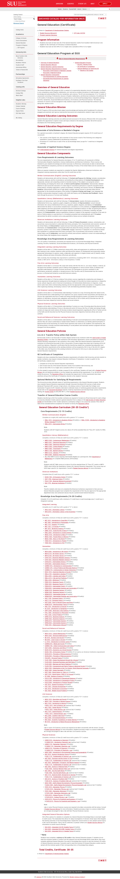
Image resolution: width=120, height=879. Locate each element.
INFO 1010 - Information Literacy (55, 510)
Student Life (82, 4)
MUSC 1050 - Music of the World (55, 539)
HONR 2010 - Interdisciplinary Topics (56, 604)
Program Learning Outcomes (48, 35)
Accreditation (19, 60)
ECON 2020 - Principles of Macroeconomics (58, 656)
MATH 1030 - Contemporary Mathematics (57, 440)
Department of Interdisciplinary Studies (57, 30)
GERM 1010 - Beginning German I (55, 590)
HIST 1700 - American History (54, 479)
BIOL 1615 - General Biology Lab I (56, 713)
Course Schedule (20, 108)
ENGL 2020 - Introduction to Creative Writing (58, 532)
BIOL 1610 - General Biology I (54, 711)
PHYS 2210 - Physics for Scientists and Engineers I (60, 799)
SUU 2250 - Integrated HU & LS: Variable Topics (59, 831)
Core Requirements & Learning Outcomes (55, 76)
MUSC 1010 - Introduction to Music (55, 535)
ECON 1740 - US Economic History (55, 477)
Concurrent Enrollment (55, 390)
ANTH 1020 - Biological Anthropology (56, 635)
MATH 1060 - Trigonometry (53, 448)
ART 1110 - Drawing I (51, 524)
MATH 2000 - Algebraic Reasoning (55, 455)
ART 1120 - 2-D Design (52, 526)
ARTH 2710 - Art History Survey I (55, 553)
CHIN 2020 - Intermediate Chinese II (56, 564)
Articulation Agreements (22, 78)
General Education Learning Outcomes (52, 67)
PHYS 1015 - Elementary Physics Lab (57, 789)
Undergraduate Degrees (47, 149)
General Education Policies (83, 62)
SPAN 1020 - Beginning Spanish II (55, 619)
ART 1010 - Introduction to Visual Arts (56, 520)
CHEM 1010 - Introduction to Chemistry (56, 740)
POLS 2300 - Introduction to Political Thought (58, 682)
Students (65, 9)
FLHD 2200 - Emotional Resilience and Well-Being (60, 662)
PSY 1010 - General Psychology (54, 684)
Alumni (79, 9)
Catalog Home (20, 30)
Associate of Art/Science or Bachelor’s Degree (57, 70)
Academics (70, 4)
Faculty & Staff (20, 65)
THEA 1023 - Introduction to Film (54, 543)
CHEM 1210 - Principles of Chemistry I (56, 748)
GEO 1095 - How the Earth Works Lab (57, 773)
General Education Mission (49, 65)
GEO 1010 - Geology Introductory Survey (57, 754)
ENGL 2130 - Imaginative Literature (55, 574)
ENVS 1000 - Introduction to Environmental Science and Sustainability (66, 752)
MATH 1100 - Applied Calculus (54, 450)
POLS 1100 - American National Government (58, 481)
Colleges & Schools (21, 38)
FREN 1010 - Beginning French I (54, 582)
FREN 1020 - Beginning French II (54, 584)
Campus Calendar (20, 106)
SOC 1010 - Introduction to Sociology (56, 688)
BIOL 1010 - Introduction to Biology (55, 703)
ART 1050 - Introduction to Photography (57, 522)
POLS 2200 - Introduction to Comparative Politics (60, 680)
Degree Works (20, 111)
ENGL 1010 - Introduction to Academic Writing (58, 420)
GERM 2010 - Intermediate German (55, 594)
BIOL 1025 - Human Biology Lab (55, 709)
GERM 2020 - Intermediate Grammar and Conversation (61, 596)
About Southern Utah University (21, 57)
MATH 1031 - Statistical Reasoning (55, 442)
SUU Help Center (20, 113)
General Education (21, 43)
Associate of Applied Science (52, 72)
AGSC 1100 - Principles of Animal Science (57, 701)
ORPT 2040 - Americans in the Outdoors (57, 610)
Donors (84, 9)
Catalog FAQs (19, 93)
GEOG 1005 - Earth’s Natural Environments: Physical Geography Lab (66, 785)
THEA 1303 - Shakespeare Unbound (55, 625)
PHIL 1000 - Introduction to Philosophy (56, 612)
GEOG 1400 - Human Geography (54, 670)
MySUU (60, 9)
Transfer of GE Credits (86, 70)
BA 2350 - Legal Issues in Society (55, 640)
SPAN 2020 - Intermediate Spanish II (56, 623)
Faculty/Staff (72, 9)
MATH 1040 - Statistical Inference (55, 444)
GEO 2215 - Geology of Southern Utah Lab (58, 781)
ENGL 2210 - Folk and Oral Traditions (56, 578)
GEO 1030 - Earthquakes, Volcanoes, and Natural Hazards (62, 762)
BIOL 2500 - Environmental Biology (55, 718)
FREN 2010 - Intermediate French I (55, 586)
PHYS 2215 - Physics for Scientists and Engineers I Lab (63, 801)
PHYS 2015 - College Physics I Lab (56, 797)
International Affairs (21, 67)
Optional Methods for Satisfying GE (88, 68)
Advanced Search (18, 23)
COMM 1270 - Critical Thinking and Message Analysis (61, 568)
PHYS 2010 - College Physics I (54, 795)
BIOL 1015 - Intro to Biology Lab (55, 705)
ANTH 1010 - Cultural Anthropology (55, 633)
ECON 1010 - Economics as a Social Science (58, 650)
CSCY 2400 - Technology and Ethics (55, 648)
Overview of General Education (50, 62)
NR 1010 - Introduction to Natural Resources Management (62, 722)
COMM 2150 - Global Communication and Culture (59, 646)
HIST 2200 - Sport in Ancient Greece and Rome (59, 602)
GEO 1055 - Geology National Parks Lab (58, 769)
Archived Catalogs (21, 90)
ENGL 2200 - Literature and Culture (55, 576)
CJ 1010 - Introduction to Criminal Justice (57, 642)
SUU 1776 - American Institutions (55, 483)
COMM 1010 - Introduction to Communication (58, 566)
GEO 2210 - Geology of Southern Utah (56, 779)
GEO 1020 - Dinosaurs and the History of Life (58, 758)
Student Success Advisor (77, 391)
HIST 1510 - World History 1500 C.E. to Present (59, 674)
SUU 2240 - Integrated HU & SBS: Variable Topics (59, 829)
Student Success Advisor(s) (48, 33)
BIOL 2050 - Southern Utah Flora (54, 715)
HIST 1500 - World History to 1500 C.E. (56, 672)
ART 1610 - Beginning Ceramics (54, 528)
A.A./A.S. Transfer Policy (84, 64)
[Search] (109, 9)
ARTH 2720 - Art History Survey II (55, 555)
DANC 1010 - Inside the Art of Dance (56, 530)
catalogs (39, 877)
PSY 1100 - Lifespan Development (55, 686)
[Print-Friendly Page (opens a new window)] (103, 18)
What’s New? (19, 95)
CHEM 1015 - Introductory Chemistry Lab (58, 742)
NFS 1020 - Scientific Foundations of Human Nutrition (61, 720)
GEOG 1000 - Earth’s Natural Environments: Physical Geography (63, 783)
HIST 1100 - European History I (54, 598)
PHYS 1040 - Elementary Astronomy (56, 791)
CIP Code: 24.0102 (79, 33)
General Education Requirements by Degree (54, 69)
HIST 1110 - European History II (54, 600)
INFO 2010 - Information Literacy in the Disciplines (60, 512)
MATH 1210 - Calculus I (52, 452)
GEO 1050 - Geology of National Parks (56, 766)
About (93, 4)
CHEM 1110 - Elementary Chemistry (55, 744)
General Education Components (50, 75)
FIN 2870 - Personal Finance (53, 658)
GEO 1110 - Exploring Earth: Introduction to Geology (60, 775)
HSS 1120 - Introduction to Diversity (56, 606)
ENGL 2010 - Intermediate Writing (55, 424)
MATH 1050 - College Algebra (54, 446)
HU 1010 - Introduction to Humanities (56, 608)
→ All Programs (20, 47)
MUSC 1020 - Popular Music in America (56, 537)
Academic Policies (21, 62)
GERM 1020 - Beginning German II (55, 592)
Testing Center (49, 391)
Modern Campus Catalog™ (77, 877)
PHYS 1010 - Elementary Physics (55, 787)
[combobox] (90, 15)
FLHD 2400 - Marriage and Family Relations (58, 664)
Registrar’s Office (57, 374)
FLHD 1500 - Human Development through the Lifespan (61, 660)
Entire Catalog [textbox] (17, 16)
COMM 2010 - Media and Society (55, 644)
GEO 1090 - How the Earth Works (55, 771)
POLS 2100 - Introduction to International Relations (60, 678)
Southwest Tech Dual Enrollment (21, 81)
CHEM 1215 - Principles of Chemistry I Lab (59, 750)
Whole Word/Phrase (20, 21)
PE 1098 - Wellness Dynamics (54, 676)
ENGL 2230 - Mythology (52, 580)
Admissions (59, 4)
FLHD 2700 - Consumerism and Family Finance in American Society (65, 666)
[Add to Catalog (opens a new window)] (101, 18)
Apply (105, 3)
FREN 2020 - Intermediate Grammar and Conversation (61, 588)
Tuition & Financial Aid (22, 69)
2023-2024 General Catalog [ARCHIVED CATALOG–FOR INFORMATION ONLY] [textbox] (90, 14)
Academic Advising (21, 104)
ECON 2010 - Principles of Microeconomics (58, 654)
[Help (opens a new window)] (105, 18)
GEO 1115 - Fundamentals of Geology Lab (58, 756)
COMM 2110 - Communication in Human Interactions (60, 570)
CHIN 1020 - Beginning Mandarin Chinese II (58, 560)
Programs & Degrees (21, 45)
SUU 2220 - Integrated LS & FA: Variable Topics (59, 827)
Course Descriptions (21, 40)
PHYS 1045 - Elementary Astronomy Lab (58, 793)
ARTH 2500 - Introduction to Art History (56, 551)
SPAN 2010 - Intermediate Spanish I (56, 621)
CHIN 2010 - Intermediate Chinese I (55, 562)
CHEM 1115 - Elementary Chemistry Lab (58, 746)
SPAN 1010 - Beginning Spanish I (55, 617)
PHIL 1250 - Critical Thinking (53, 615)
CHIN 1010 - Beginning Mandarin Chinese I (57, 557)
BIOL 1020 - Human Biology (53, 707)
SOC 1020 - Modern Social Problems (56, 690)
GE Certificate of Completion (86, 66)
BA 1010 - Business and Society (54, 637)
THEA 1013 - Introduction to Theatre (55, 541)
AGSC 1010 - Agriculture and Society (56, 699)
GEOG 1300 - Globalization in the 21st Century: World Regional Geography (67, 668)
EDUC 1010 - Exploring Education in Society (58, 572)
